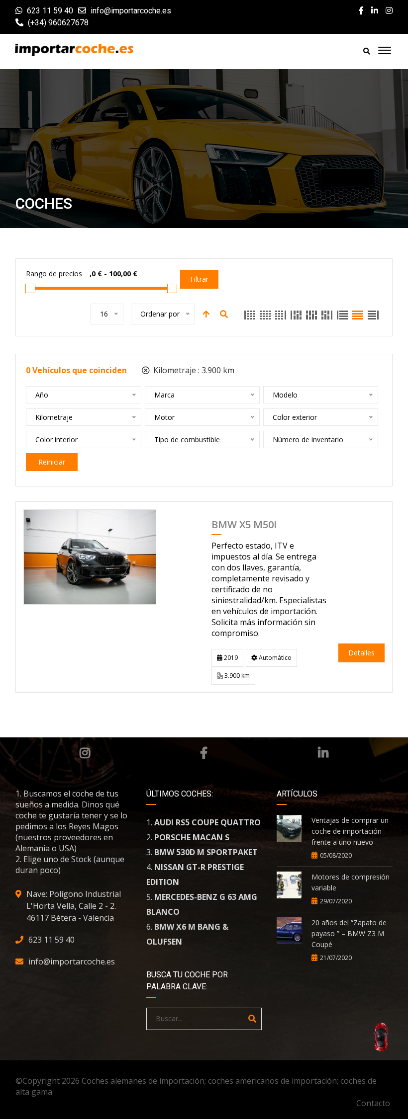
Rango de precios (54, 273)
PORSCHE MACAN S (191, 837)
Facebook (203, 753)
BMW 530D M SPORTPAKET (206, 852)
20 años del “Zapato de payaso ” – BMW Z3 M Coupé (349, 933)
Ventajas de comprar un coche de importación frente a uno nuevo (350, 831)
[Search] (252, 1019)
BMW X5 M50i (244, 525)
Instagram (84, 753)
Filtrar (199, 279)
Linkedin (323, 753)
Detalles (361, 652)
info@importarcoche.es (131, 10)
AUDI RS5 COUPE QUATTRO (207, 822)
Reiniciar (51, 462)
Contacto (373, 1103)
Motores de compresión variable (350, 882)
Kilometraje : (192, 370)
